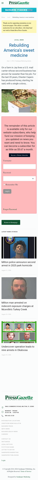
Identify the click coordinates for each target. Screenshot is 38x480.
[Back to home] (19, 3)
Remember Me (11, 184)
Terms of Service (25, 471)
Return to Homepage (11, 222)
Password (7, 172)
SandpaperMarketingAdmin (23, 61)
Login (3, 460)
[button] (3, 3)
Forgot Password (10, 209)
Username (7, 160)
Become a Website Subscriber (19, 155)
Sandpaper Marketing (23, 477)
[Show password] (33, 178)
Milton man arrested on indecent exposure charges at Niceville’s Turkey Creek (17, 306)
